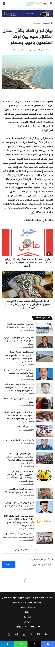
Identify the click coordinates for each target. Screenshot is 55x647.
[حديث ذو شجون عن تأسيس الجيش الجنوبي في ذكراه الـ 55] (44, 493)
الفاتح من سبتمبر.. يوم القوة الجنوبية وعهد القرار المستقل (20, 325)
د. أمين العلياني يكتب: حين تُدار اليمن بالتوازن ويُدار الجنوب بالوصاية (19, 373)
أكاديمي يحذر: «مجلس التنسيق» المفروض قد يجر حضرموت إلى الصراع (19, 341)
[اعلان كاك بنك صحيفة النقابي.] (27, 14)
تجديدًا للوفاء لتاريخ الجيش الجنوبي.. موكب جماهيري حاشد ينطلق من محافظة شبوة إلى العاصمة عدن (19, 356)
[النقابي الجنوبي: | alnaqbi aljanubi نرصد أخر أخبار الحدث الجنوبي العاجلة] (35, 4)
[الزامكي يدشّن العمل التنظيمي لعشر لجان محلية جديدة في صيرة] (44, 538)
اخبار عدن (37, 23)
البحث (9, 564)
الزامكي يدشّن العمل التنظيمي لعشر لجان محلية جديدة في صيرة (18, 535)
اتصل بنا (27, 617)
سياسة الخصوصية (27, 607)
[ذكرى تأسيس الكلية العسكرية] (44, 444)
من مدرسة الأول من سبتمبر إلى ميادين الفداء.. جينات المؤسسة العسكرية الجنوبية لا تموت (19, 387)
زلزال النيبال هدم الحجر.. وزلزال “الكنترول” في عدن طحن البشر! (19, 504)
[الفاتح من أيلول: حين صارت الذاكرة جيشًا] (44, 403)
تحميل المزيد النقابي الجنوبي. (27, 550)
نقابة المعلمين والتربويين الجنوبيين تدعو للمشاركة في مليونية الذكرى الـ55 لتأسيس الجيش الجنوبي (20, 476)
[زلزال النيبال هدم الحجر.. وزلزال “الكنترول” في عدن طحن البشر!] (44, 507)
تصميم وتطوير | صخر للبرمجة (27, 626)
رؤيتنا (27, 612)
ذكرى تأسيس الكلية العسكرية (20, 440)
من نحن (27, 622)
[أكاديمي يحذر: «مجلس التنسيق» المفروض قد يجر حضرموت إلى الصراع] (44, 342)
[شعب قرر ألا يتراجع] (44, 431)
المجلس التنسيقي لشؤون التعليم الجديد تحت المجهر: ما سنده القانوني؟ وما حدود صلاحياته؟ (18, 415)
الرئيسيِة (47, 23)
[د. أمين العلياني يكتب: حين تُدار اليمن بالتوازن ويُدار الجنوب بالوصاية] (44, 374)
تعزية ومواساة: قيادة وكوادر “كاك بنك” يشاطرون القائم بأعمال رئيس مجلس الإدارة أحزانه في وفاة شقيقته (19, 520)
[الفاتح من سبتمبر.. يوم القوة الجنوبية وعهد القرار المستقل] (44, 328)
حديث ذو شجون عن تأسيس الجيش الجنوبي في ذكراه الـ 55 (19, 490)
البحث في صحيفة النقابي (41, 559)
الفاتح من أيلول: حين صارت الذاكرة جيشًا (18, 400)
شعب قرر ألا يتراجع (25, 427)
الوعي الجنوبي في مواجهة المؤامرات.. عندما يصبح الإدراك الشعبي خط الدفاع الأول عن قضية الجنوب (20, 458)
